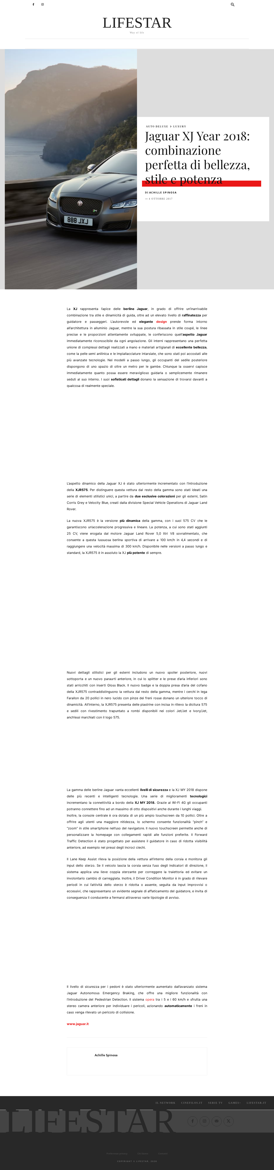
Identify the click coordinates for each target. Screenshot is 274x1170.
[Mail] (217, 1121)
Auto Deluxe (157, 126)
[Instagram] (42, 4)
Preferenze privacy (117, 1153)
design (161, 322)
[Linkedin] (186, 209)
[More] (214, 209)
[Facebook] (33, 4)
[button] (232, 5)
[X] (158, 209)
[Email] (195, 209)
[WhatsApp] (177, 209)
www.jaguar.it (78, 1024)
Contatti (162, 1153)
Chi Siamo (142, 1153)
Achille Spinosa (163, 192)
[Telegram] (204, 209)
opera (149, 999)
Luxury (179, 126)
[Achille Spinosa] (80, 1061)
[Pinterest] (167, 209)
